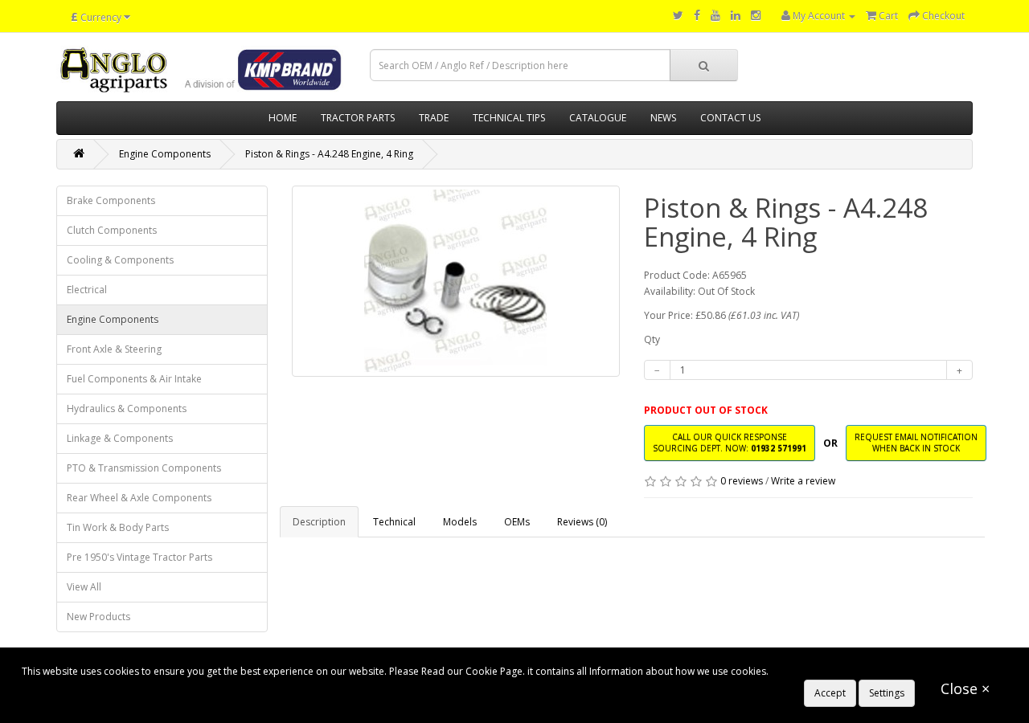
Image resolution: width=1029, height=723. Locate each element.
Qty (652, 339)
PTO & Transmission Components (144, 468)
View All (84, 587)
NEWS (663, 118)
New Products (98, 616)
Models (460, 522)
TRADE (434, 118)
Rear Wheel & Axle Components (139, 497)
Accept (830, 693)
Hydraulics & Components (127, 408)
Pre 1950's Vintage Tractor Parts (139, 557)
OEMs (517, 522)
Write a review (803, 481)
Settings (886, 693)
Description (319, 522)
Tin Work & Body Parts (118, 527)
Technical (394, 522)
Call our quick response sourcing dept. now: (729, 442)
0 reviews (741, 481)
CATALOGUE (597, 118)
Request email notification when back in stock (916, 442)
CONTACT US (730, 118)
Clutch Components (112, 230)
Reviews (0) (582, 522)
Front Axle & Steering (114, 349)
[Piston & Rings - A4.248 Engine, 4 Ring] (456, 281)
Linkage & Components (120, 438)
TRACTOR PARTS (358, 118)
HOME (283, 118)
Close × (965, 688)
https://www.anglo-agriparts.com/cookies (865, 671)
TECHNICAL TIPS (509, 118)
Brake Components (111, 200)
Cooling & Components (120, 260)
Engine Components (165, 154)
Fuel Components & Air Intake (134, 379)
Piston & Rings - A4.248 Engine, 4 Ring (329, 154)
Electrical (87, 289)
